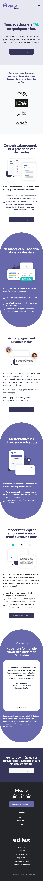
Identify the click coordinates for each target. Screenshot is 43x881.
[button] (6, 684)
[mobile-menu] (37, 6)
